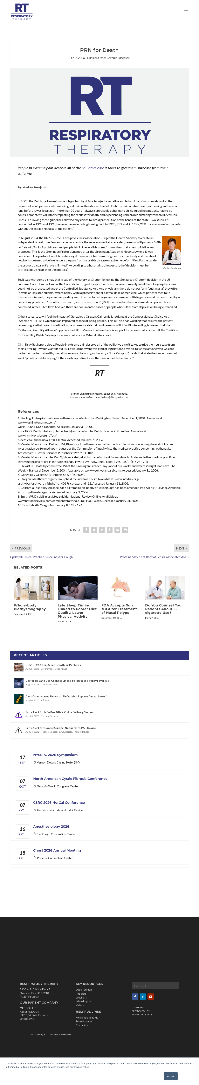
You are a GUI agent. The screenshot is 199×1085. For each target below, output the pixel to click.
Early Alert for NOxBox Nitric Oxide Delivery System (59, 712)
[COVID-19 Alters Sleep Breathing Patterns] (19, 667)
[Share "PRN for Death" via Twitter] (94, 530)
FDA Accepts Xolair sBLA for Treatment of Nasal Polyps (119, 609)
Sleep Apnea (61, 668)
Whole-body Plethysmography (30, 607)
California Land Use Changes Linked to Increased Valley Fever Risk (67, 680)
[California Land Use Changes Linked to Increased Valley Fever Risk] (19, 683)
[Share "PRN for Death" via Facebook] (86, 530)
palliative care (93, 167)
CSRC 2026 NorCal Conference (59, 803)
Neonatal (45, 731)
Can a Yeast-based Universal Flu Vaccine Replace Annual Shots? (66, 696)
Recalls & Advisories (61, 731)
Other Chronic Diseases (114, 57)
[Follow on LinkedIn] (143, 996)
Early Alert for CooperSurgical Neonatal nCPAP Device (60, 727)
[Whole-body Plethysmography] (34, 588)
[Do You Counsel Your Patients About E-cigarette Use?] (165, 588)
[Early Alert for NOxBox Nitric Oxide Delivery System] (19, 715)
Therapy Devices (49, 716)
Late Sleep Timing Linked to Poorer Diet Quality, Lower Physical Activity (77, 611)
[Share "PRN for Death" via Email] (117, 530)
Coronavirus (47, 668)
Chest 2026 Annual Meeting (57, 850)
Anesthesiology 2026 (51, 826)
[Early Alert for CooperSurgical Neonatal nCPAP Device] (19, 730)
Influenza (45, 700)
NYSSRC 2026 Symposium (55, 755)
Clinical (92, 57)
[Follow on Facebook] (135, 996)
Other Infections (49, 684)
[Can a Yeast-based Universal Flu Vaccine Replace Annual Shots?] (19, 699)
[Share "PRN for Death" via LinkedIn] (102, 530)
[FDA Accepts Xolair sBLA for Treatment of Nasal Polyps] (121, 588)
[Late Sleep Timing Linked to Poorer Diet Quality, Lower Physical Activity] (78, 588)
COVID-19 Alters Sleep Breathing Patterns (53, 665)
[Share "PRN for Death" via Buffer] (109, 530)
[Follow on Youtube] (151, 996)
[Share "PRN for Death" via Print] (125, 530)
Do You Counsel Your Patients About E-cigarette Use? (164, 609)
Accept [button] (170, 1076)
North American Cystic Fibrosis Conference (70, 779)
